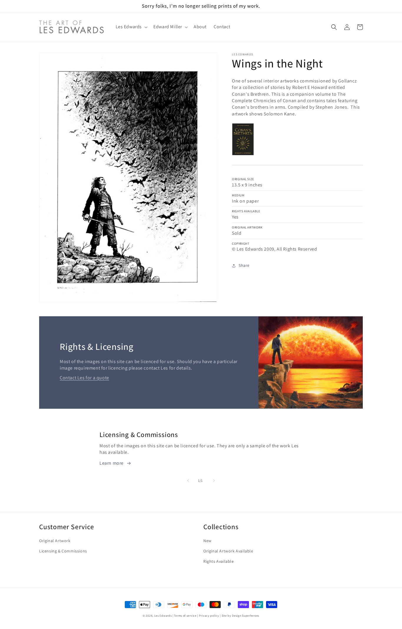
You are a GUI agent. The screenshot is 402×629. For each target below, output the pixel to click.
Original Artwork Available (228, 551)
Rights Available (218, 561)
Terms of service (185, 616)
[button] (131, 27)
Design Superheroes (245, 616)
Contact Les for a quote (84, 378)
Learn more (111, 463)
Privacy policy (209, 616)
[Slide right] (213, 480)
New (207, 540)
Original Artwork (55, 540)
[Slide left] (188, 480)
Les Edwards (163, 616)
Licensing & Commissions (63, 551)
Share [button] (244, 265)
